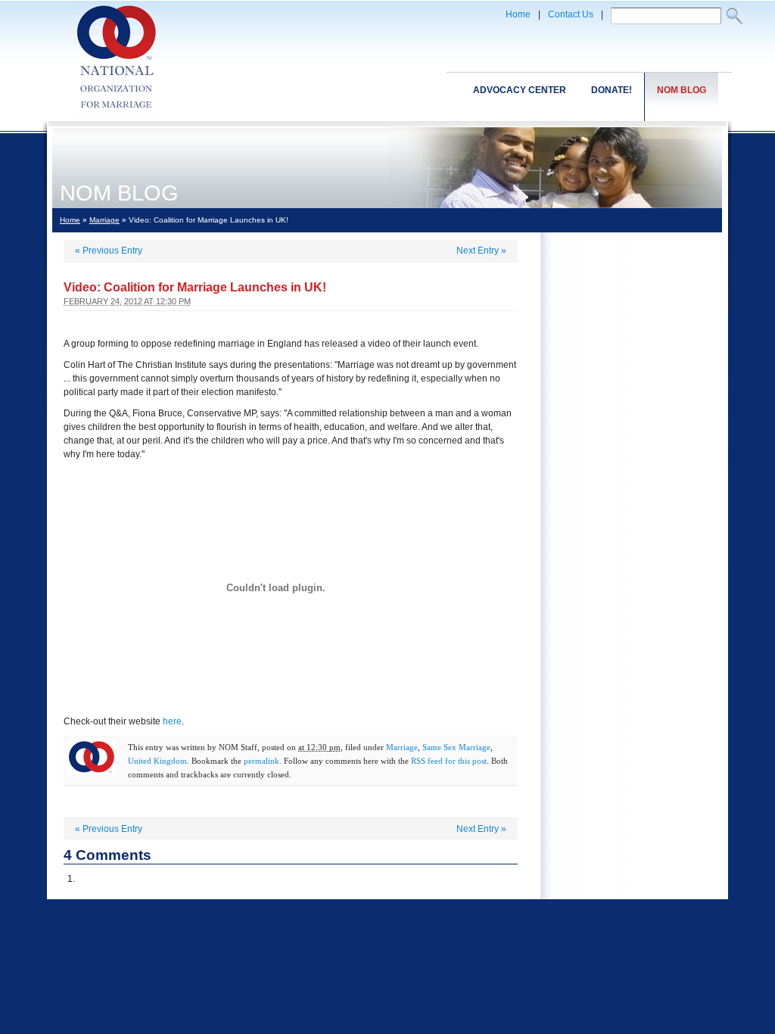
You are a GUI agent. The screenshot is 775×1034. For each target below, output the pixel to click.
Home (518, 14)
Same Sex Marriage (456, 747)
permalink (261, 760)
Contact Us (570, 14)
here (172, 721)
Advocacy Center (519, 90)
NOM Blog (681, 90)
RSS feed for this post (449, 760)
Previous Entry (108, 250)
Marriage (104, 220)
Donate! (611, 90)
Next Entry (481, 250)
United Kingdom (157, 760)
